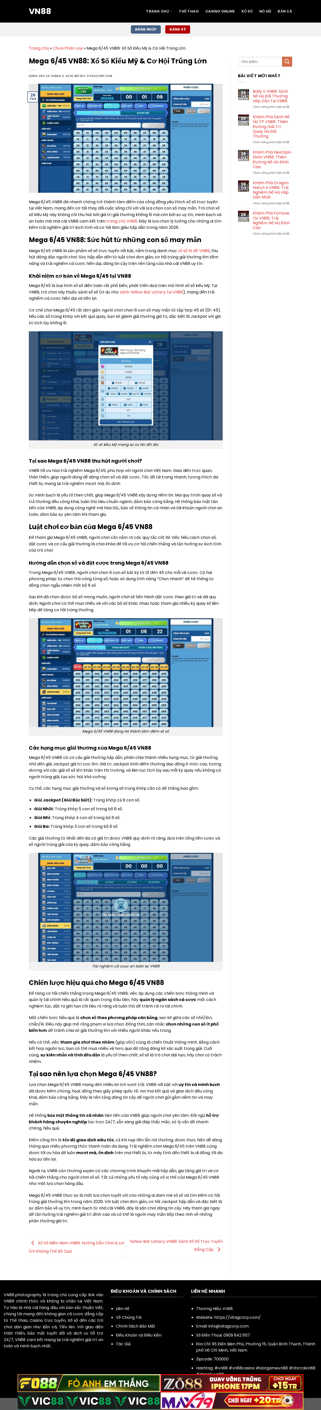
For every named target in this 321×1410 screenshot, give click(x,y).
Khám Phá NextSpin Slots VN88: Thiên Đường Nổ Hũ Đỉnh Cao (272, 159)
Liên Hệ (122, 1309)
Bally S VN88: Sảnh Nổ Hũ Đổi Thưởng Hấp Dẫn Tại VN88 (270, 96)
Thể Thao (189, 11)
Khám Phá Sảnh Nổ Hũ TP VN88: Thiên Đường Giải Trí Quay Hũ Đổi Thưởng (271, 127)
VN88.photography (22, 1295)
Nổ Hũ (265, 11)
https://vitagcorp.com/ (237, 1317)
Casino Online (220, 11)
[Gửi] (287, 61)
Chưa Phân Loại (68, 48)
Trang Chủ (157, 11)
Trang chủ (39, 48)
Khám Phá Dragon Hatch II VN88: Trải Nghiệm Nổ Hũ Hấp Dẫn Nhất (271, 190)
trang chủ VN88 (121, 221)
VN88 (40, 11)
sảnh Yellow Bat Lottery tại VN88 (151, 292)
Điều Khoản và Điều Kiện (139, 1335)
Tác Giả (123, 1344)
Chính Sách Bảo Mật (135, 1326)
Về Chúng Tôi (128, 1317)
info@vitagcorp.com (228, 1326)
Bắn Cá (285, 11)
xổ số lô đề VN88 (194, 251)
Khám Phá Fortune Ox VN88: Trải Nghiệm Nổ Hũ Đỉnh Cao (271, 220)
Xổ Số (247, 11)
